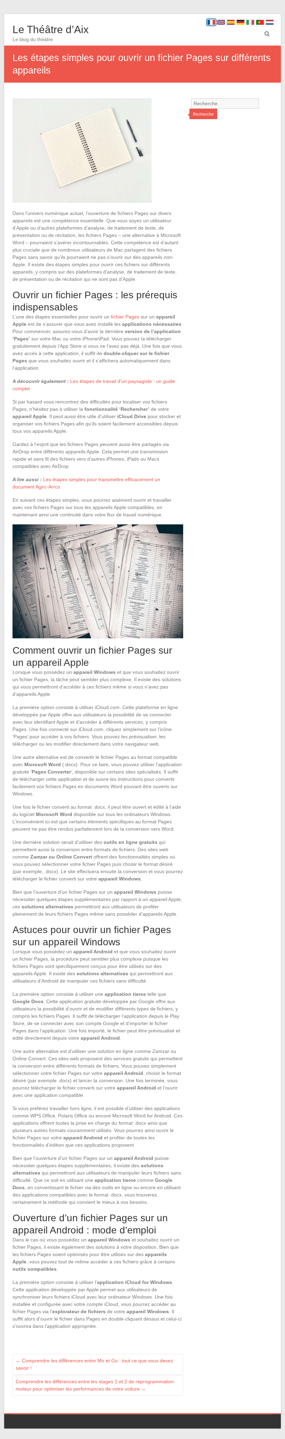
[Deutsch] (240, 22)
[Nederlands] (270, 22)
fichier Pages (125, 317)
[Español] (231, 22)
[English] (221, 22)
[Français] (211, 22)
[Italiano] (250, 22)
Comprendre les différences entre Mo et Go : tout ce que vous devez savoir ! (94, 1364)
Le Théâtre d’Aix (51, 29)
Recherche (203, 114)
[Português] (260, 22)
